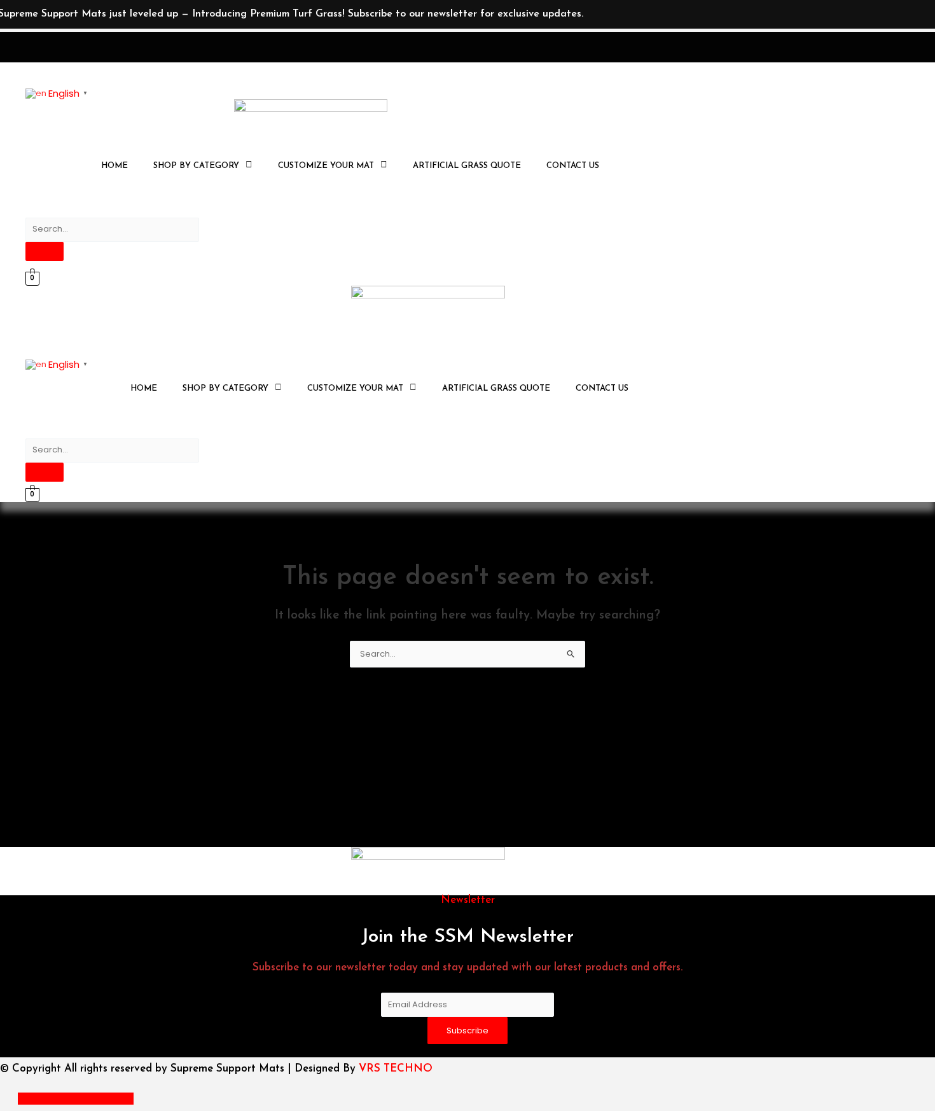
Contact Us (572, 166)
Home (114, 166)
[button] (203, 166)
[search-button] (44, 251)
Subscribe (467, 1030)
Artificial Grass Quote (467, 166)
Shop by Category (196, 166)
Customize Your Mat (326, 166)
